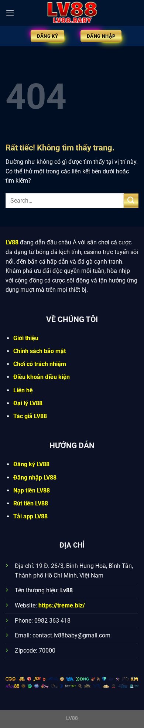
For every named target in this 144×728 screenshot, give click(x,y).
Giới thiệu (25, 338)
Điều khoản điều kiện (41, 376)
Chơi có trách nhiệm (39, 364)
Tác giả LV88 (30, 416)
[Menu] (10, 13)
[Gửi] (131, 200)
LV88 (12, 242)
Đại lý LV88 (27, 403)
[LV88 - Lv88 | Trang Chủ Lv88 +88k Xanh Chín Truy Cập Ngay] (72, 13)
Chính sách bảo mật (39, 351)
